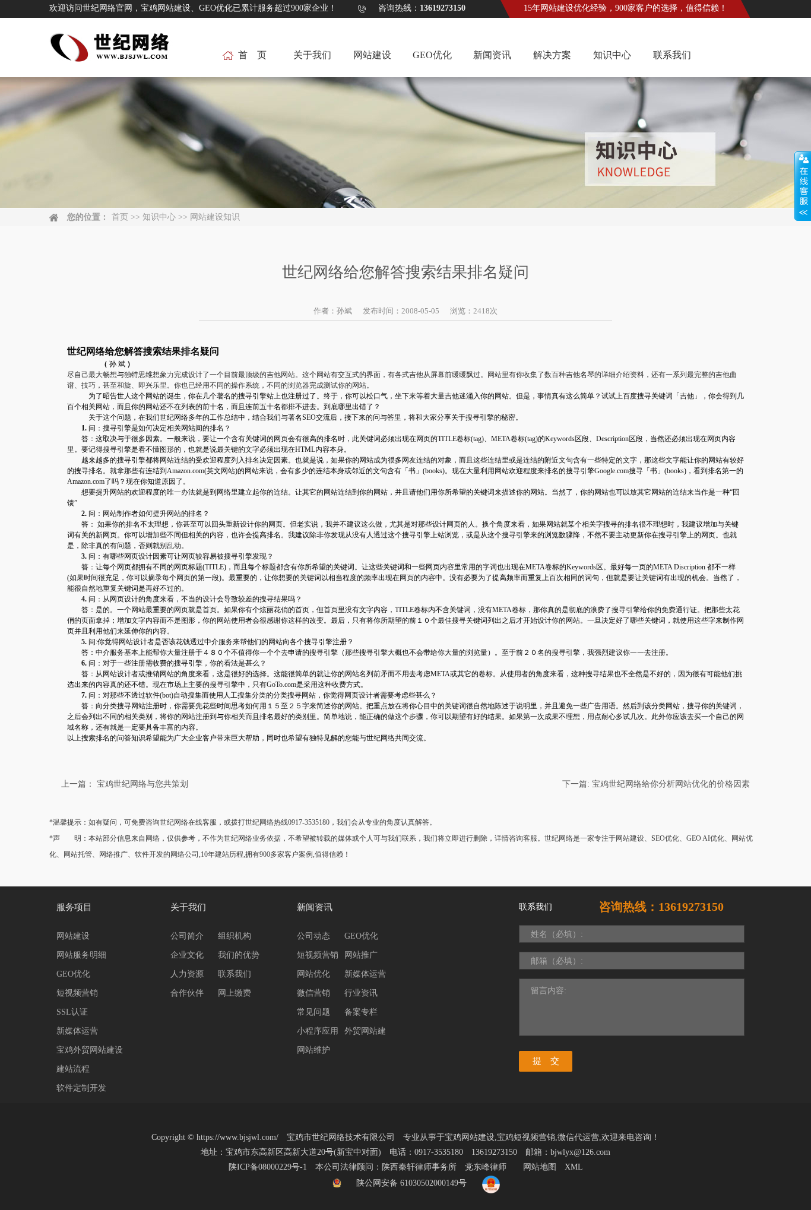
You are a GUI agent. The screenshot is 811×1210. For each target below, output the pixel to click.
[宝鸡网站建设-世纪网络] (111, 54)
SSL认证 (72, 1012)
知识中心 (612, 55)
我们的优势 (238, 955)
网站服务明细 (81, 955)
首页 (120, 217)
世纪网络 (174, 417)
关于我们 (312, 55)
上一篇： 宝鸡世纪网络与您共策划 (124, 784)
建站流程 (73, 1069)
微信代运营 (578, 1137)
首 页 (252, 55)
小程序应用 (317, 1031)
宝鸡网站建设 (470, 1137)
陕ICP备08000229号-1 (268, 1167)
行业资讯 (361, 993)
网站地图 (539, 1167)
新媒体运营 (77, 1031)
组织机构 (234, 936)
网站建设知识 (215, 217)
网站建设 (372, 55)
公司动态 (313, 936)
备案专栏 (361, 1012)
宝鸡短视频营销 (526, 1137)
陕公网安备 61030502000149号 (411, 1183)
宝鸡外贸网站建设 (89, 1050)
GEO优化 (432, 55)
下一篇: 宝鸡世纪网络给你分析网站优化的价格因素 (656, 784)
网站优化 (313, 974)
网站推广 (361, 955)
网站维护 (313, 1050)
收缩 (802, 186)
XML (574, 1167)
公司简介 (187, 936)
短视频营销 (77, 993)
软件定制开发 (81, 1088)
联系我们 (672, 55)
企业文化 (187, 955)
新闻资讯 (492, 55)
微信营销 (313, 993)
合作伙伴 (187, 993)
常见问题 (313, 1012)
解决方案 (552, 55)
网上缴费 (234, 993)
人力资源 (187, 974)
